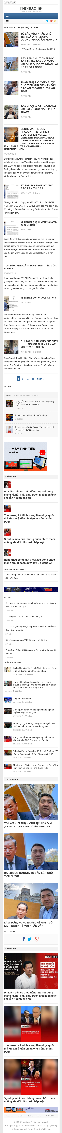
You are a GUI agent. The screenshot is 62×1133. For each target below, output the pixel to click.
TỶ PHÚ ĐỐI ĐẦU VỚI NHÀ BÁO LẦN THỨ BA (37, 187)
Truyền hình (11, 779)
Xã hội (39, 1116)
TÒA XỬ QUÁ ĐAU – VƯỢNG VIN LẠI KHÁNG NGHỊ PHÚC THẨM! (38, 109)
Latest (9, 395)
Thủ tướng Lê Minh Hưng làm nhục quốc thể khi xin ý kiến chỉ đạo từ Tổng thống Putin (29, 518)
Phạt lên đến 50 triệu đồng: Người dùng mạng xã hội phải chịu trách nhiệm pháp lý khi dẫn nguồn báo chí (30, 494)
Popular (18, 395)
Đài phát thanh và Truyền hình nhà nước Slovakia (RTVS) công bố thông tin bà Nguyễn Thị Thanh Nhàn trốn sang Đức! (34, 685)
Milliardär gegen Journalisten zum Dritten (39, 223)
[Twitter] (47, 21)
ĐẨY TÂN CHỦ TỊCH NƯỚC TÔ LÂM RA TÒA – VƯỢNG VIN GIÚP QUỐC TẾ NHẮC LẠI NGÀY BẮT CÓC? (39, 63)
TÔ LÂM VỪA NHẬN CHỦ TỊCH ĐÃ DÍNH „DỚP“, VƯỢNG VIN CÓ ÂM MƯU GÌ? (39, 36)
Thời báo (25, 1122)
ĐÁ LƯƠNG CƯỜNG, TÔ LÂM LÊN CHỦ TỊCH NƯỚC (28, 874)
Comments (28, 395)
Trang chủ (9, 1116)
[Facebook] (43, 21)
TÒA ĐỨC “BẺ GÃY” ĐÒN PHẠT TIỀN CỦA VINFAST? (30, 267)
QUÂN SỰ (50, 1116)
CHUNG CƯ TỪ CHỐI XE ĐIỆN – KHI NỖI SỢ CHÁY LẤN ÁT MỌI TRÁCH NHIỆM (39, 344)
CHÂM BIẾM (10, 476)
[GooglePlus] (51, 21)
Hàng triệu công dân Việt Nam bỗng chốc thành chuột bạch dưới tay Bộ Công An (29, 561)
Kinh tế (30, 1116)
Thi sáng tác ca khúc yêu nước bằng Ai (23, 616)
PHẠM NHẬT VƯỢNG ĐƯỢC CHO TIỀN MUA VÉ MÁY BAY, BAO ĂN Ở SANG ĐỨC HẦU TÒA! (39, 86)
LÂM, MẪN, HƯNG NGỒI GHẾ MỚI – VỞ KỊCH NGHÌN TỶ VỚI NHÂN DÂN (28, 924)
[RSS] (55, 21)
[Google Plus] (38, 940)
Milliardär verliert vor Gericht (38, 297)
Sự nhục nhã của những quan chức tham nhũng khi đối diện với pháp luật (29, 541)
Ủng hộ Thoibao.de (22, 698)
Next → (40, 379)
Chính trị (21, 1116)
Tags (36, 395)
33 (33, 379)
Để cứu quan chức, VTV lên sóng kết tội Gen (26, 640)
